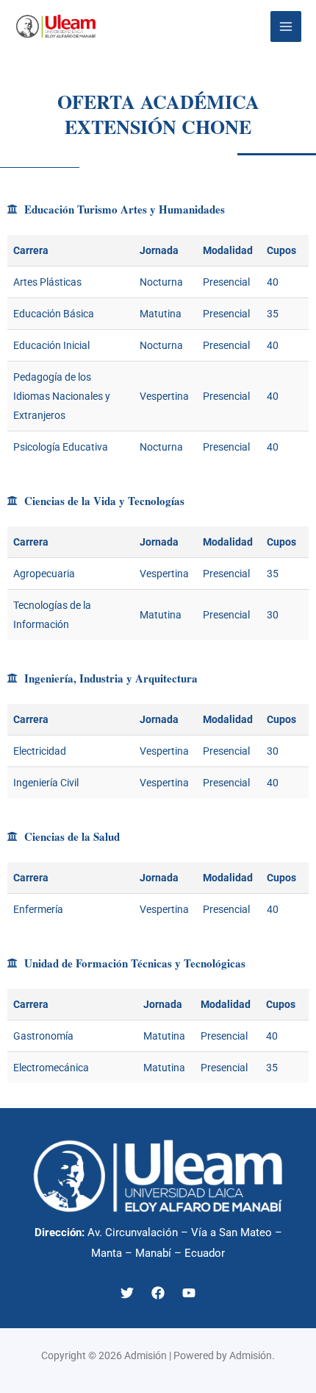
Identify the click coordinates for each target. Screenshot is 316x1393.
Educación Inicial (51, 345)
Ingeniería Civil (46, 783)
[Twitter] (127, 1292)
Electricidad (39, 751)
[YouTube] (188, 1292)
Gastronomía (43, 1036)
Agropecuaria (44, 573)
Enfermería (38, 909)
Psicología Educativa (60, 447)
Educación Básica (53, 314)
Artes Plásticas (47, 282)
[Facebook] (158, 1292)
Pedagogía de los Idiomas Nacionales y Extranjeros (61, 396)
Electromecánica (51, 1067)
